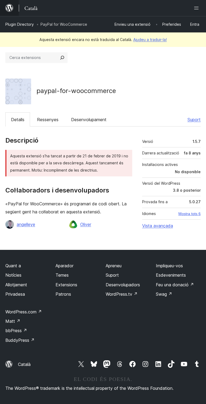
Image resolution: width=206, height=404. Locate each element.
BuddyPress (20, 340)
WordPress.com (23, 311)
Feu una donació (175, 284)
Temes (62, 275)
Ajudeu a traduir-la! (150, 39)
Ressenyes (47, 119)
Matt (12, 321)
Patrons (63, 294)
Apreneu (114, 265)
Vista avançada (157, 225)
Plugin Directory (19, 24)
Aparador (64, 265)
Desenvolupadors (123, 284)
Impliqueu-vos (169, 265)
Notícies (13, 275)
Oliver (85, 224)
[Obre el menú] (197, 8)
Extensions (66, 284)
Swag (164, 294)
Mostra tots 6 (189, 214)
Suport (194, 119)
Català (24, 364)
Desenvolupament (88, 119)
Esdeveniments (171, 275)
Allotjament (16, 284)
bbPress (16, 330)
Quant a (13, 265)
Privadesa (15, 294)
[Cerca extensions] (62, 57)
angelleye (26, 224)
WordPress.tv (122, 294)
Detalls (17, 119)
